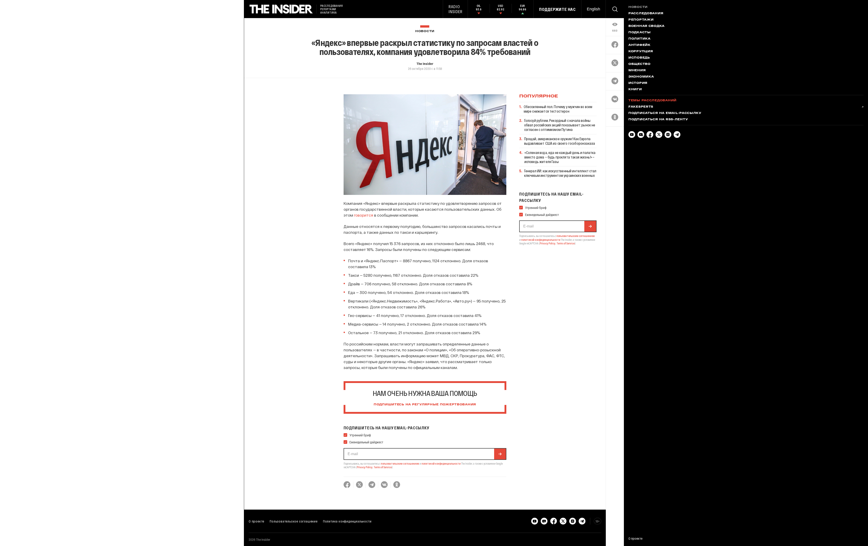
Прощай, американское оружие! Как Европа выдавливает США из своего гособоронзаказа (559, 141)
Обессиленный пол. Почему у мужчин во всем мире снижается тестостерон (558, 108)
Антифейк (639, 45)
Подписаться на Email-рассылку (664, 113)
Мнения (637, 70)
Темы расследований (652, 100)
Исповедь (639, 58)
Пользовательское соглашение (294, 521)
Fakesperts (640, 107)
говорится (363, 215)
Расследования (645, 13)
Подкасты (639, 32)
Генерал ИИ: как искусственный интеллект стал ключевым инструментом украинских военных (560, 173)
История (637, 83)
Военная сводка (646, 26)
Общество (639, 64)
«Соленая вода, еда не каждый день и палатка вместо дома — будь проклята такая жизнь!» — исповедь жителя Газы (560, 157)
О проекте (256, 521)
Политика (639, 39)
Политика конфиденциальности (347, 521)
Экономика (641, 77)
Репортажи (640, 20)
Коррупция (640, 51)
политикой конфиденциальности (441, 463)
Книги (635, 89)
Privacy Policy (365, 467)
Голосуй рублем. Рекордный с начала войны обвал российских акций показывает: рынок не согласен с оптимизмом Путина (559, 125)
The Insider (424, 63)
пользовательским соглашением (400, 463)
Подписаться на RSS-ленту (658, 119)
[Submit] (500, 454)
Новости (424, 31)
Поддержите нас (557, 9)
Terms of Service (383, 467)
